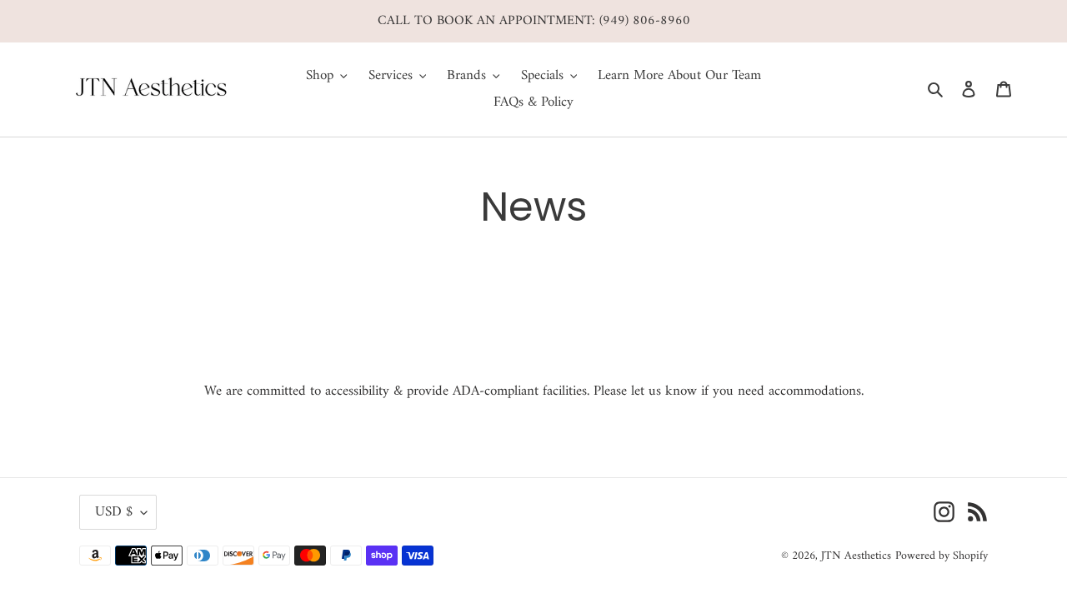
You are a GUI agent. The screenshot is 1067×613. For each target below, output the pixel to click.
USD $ (114, 512)
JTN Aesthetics (856, 556)
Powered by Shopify (941, 556)
